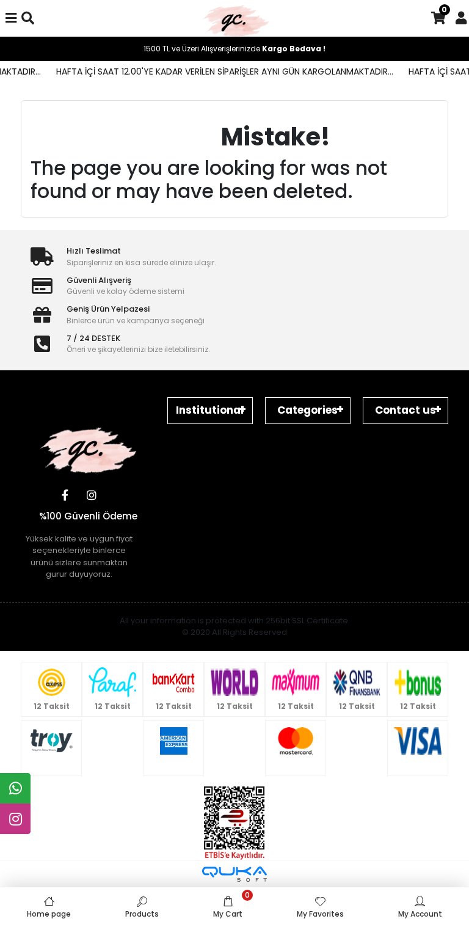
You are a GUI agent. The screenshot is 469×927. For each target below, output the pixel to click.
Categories (307, 410)
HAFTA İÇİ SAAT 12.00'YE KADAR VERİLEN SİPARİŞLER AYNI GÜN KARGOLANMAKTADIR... (218, 71)
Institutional (210, 410)
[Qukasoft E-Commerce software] (234, 874)
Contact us (405, 410)
